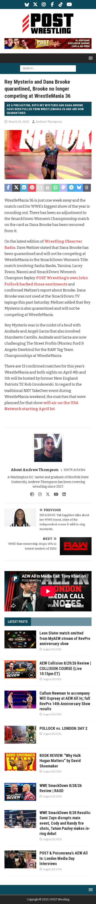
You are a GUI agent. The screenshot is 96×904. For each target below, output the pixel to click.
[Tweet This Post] (16, 188)
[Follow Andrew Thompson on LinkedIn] (62, 494)
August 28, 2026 (52, 796)
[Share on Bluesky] (79, 188)
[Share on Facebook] (8, 188)
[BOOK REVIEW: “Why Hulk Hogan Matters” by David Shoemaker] (20, 762)
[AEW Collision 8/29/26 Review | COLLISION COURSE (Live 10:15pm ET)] (20, 669)
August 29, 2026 (52, 649)
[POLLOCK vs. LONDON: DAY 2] (20, 735)
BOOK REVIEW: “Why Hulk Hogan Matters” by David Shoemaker (60, 760)
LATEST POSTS (18, 622)
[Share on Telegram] (71, 188)
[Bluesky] (27, 4)
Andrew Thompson (49, 121)
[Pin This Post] (32, 188)
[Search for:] (48, 68)
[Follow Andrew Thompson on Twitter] (46, 494)
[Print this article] (48, 188)
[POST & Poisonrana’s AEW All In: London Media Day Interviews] (20, 859)
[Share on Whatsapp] (55, 188)
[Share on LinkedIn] (24, 188)
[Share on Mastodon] (63, 188)
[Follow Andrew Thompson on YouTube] (54, 494)
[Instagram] (44, 4)
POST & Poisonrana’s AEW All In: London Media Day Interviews (64, 858)
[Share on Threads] (87, 188)
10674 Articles (74, 470)
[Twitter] (35, 4)
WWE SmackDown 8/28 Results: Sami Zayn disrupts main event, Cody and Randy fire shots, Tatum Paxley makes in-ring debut (65, 823)
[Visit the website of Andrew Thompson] (32, 494)
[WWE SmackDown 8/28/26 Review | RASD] (20, 792)
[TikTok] (61, 4)
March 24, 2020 (18, 121)
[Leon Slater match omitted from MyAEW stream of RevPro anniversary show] (20, 639)
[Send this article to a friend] (40, 188)
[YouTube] (69, 4)
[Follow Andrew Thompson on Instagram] (38, 494)
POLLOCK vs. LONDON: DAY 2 (63, 728)
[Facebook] (52, 4)
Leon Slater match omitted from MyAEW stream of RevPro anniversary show (65, 638)
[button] (90, 57)
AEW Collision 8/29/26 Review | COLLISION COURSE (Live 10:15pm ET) (65, 668)
